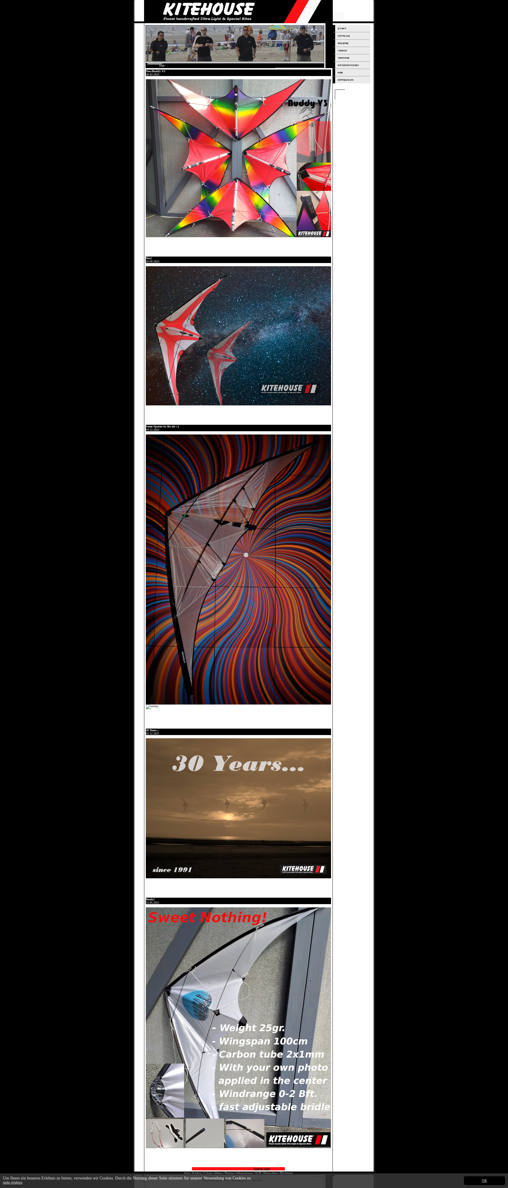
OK (484, 1181)
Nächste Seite (261, 1168)
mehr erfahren (12, 1182)
